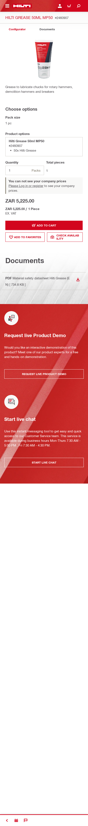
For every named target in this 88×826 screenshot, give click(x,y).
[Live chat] (25, 820)
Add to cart (46, 225)
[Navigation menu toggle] (7, 6)
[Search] (78, 6)
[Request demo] (16, 820)
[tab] (17, 29)
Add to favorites (27, 237)
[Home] (22, 6)
